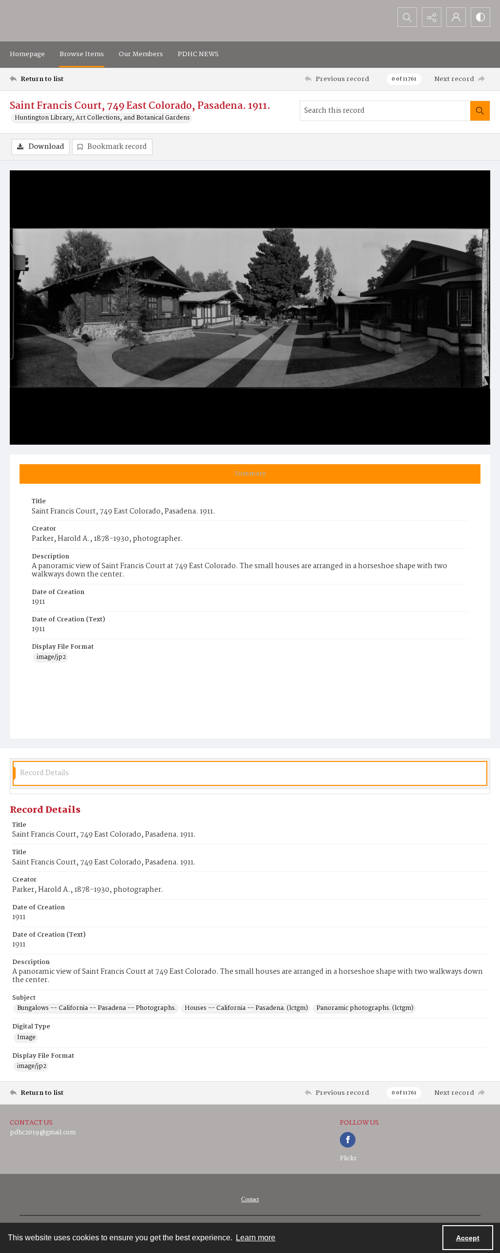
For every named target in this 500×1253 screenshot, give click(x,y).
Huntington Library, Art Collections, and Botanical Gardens (102, 118)
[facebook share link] (347, 1140)
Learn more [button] (255, 1237)
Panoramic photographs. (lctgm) (365, 1008)
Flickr (348, 1158)
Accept (467, 1238)
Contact (250, 1199)
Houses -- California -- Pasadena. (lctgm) (246, 1008)
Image (26, 1038)
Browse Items (82, 54)
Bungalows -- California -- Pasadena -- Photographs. (96, 1008)
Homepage (27, 54)
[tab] (250, 474)
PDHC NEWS (198, 54)
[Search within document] (480, 111)
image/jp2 (51, 657)
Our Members (141, 54)
